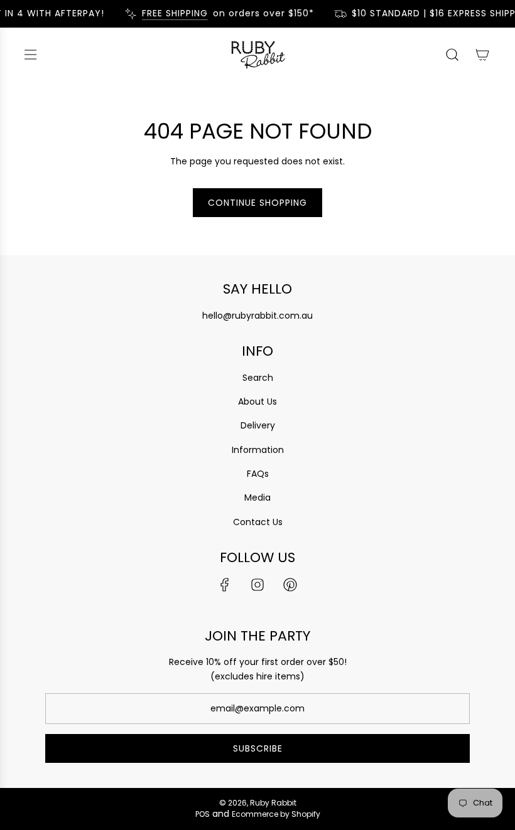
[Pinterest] (290, 585)
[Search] (452, 55)
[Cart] (482, 55)
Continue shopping (257, 202)
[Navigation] (30, 55)
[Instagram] (257, 585)
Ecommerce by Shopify (276, 814)
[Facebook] (225, 585)
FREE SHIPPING (171, 13)
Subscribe (258, 748)
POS (202, 814)
